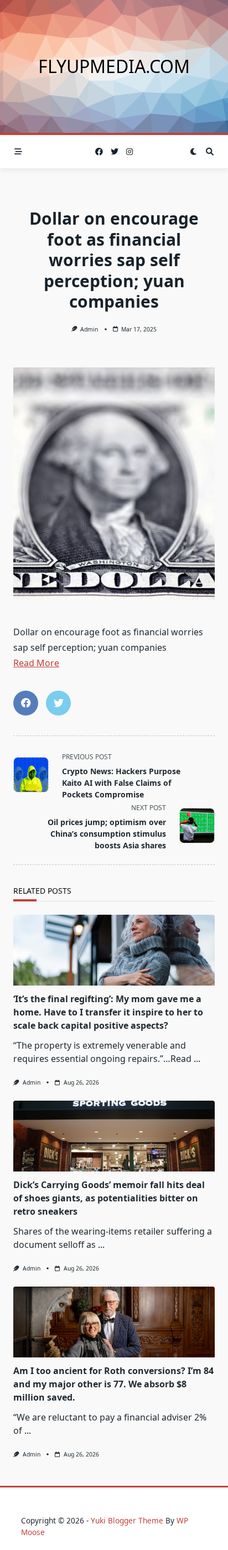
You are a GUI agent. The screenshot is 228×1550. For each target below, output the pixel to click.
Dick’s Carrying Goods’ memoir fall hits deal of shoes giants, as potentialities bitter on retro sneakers (109, 1198)
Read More (36, 663)
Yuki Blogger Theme (127, 1520)
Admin (89, 329)
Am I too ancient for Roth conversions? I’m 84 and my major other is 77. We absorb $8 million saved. (113, 1384)
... (197, 1059)
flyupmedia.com (114, 66)
